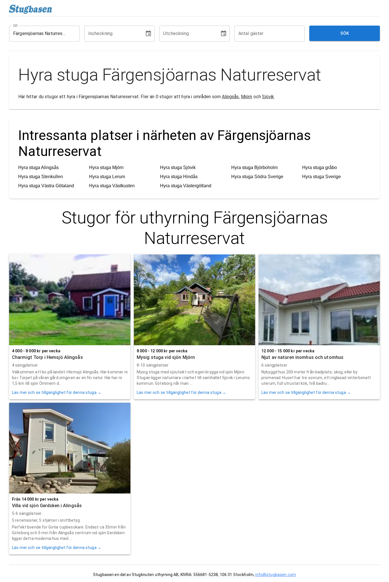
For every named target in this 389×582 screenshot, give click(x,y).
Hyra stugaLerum (107, 176)
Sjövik (268, 96)
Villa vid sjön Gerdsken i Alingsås (47, 505)
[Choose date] (148, 33)
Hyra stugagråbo (319, 167)
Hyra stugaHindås (179, 176)
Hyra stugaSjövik (178, 167)
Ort (15, 25)
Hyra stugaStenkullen (40, 176)
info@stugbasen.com (275, 574)
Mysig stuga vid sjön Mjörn (166, 357)
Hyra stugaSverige (321, 176)
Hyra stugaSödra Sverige (257, 176)
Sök (344, 33)
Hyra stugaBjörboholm (254, 167)
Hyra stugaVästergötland (185, 185)
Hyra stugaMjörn (106, 167)
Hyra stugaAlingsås (38, 167)
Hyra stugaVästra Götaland (46, 185)
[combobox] (40, 33)
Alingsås (230, 96)
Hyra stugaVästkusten (112, 185)
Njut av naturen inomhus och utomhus (302, 357)
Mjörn (246, 96)
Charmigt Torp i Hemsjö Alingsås (47, 357)
